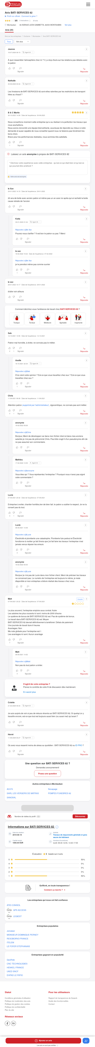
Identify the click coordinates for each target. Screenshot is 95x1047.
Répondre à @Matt (22, 661)
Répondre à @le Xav (23, 229)
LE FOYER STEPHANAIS (18, 946)
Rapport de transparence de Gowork (62, 998)
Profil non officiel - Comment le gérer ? (22, 16)
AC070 (10, 789)
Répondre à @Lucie (23, 534)
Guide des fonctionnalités (58, 1001)
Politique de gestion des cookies (17, 1004)
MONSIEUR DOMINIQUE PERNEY (22, 935)
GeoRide (11, 960)
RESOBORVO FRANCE (17, 938)
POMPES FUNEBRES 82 (59, 793)
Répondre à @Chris (23, 432)
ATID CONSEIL (13, 905)
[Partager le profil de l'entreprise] (70, 807)
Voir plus (68, 25)
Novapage (52, 789)
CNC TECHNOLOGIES (17, 963)
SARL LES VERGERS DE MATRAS (23, 793)
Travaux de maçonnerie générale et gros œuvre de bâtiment (70, 835)
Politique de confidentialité (15, 1007)
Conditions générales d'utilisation (18, 998)
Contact (51, 1004)
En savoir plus (29, 692)
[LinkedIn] (13, 1023)
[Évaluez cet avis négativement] (13, 70)
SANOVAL (11, 797)
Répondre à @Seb (22, 371)
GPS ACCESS (19, 910)
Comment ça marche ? (53, 890)
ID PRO (78, 745)
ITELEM (10, 942)
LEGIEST (17, 916)
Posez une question (47, 773)
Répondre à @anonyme (24, 470)
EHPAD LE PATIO (15, 975)
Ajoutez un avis (45, 1040)
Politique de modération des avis (17, 1001)
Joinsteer (11, 931)
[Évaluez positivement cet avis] (9, 70)
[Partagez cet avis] (86, 49)
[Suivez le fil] (86, 1041)
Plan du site (9, 1010)
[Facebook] (7, 1023)
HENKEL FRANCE (15, 967)
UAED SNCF (12, 971)
